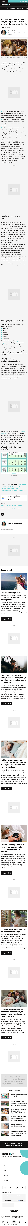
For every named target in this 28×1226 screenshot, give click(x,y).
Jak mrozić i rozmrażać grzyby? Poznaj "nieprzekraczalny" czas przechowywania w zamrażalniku (14, 487)
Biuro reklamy (5, 1163)
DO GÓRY (13, 1210)
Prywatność (5, 1178)
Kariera (4, 1165)
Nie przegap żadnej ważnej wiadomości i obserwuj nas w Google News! (14, 498)
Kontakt (4, 1170)
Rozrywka (4, 1173)
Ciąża (6, 8)
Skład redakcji (5, 1168)
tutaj (12, 1085)
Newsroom (5, 1175)
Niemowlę (12, 8)
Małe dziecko (20, 8)
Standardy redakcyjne (7, 1183)
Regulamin (5, 1180)
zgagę (24, 353)
